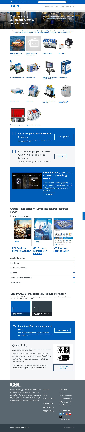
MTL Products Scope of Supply (61, 249)
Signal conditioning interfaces (33, 125)
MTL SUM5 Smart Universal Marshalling (48, 101)
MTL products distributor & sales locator (31, 31)
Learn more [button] (49, 194)
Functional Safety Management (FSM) (40, 32)
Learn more (60, 156)
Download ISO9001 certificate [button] (63, 367)
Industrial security (63, 77)
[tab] (42, 258)
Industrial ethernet (30, 77)
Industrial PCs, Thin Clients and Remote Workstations (49, 77)
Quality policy (53, 32)
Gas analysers (62, 53)
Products (16, 11)
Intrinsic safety (29, 101)
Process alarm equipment (16, 125)
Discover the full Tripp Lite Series (64, 137)
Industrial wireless (14, 101)
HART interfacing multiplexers (17, 77)
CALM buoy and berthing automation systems (16, 54)
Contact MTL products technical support (51, 31)
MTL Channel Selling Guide (64, 32)
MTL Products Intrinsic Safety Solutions (40, 251)
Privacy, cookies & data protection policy (19, 427)
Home (11, 11)
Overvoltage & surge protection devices (63, 101)
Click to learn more (62, 330)
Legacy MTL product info (24, 32)
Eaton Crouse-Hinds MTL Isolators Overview (32, 54)
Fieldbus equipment (47, 53)
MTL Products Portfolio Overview (21, 249)
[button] (84, 216)
